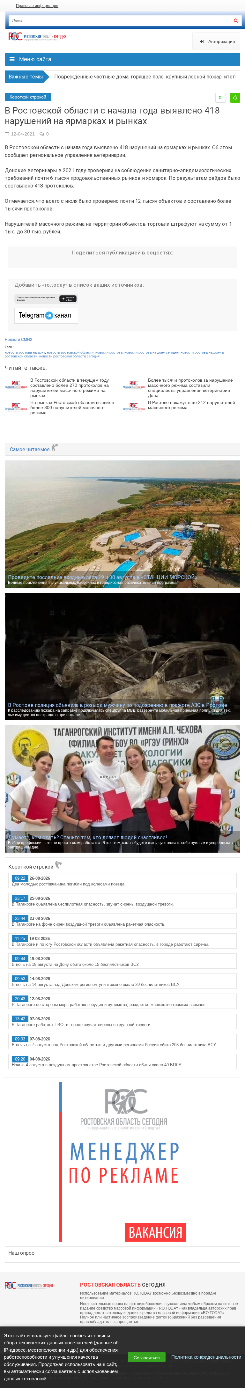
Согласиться (147, 1357)
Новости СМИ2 (18, 339)
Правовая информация (37, 6)
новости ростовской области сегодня (69, 356)
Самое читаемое (30, 449)
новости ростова (108, 352)
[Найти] (236, 20)
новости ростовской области (70, 352)
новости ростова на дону (25, 352)
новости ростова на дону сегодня (151, 352)
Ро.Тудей (37, 40)
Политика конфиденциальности (206, 1357)
